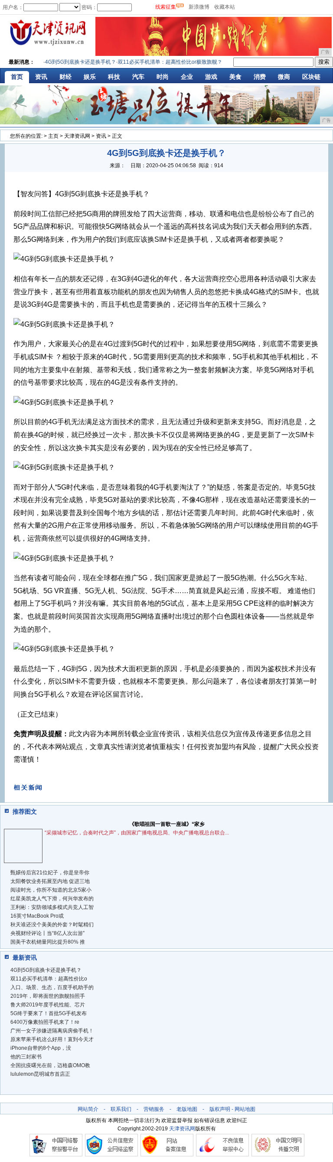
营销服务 (154, 1109)
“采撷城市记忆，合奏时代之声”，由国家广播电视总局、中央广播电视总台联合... (137, 833)
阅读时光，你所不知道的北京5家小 (50, 890)
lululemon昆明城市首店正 (40, 1074)
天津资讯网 (77, 136)
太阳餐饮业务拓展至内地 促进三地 (50, 881)
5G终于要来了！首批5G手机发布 (48, 1013)
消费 (260, 76)
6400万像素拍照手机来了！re (44, 1022)
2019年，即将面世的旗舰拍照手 (47, 996)
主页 (53, 136)
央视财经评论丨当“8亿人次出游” (47, 933)
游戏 (211, 76)
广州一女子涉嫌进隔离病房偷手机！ (52, 1031)
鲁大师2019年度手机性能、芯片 (47, 1005)
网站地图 (245, 1109)
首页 (17, 76)
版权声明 (219, 1109)
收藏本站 (224, 7)
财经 (65, 76)
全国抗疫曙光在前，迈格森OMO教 (50, 1065)
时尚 (163, 76)
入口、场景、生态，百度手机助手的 (52, 987)
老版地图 (186, 1109)
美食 (235, 76)
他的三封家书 (26, 1057)
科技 (114, 76)
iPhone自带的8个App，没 (40, 1048)
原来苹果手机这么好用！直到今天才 (52, 1039)
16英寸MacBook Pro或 (37, 916)
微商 (284, 76)
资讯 (41, 76)
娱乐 (90, 76)
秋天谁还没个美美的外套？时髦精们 (52, 925)
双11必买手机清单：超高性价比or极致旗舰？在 (165, 62)
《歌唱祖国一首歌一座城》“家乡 (167, 824)
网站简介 (88, 1109)
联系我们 (121, 1109)
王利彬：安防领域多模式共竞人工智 (52, 907)
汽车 (138, 76)
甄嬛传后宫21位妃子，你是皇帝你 (49, 873)
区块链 (311, 76)
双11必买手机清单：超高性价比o (48, 979)
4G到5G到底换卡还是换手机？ (73, 62)
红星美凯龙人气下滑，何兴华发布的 (52, 899)
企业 (187, 76)
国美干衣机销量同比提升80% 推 (47, 942)
